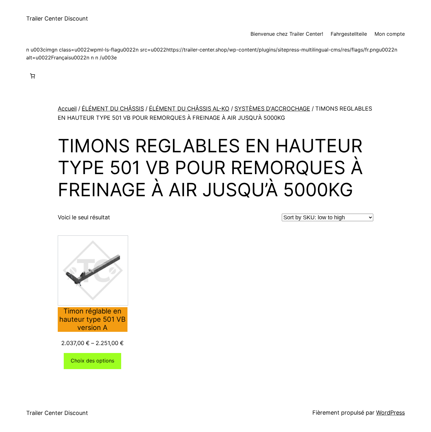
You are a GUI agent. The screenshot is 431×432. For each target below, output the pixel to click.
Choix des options (92, 360)
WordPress (390, 412)
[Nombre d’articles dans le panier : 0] (32, 76)
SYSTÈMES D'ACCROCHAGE (272, 108)
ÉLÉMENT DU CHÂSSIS (113, 108)
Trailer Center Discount (57, 18)
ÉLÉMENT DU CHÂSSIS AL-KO (189, 108)
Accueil (67, 108)
